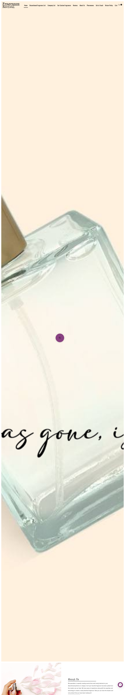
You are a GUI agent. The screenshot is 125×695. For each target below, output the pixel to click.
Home (25, 5)
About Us (82, 5)
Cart (116, 5)
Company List (51, 5)
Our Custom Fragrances (64, 5)
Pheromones (90, 5)
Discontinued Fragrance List (38, 5)
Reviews (75, 5)
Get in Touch (99, 5)
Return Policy (109, 5)
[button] (60, 338)
